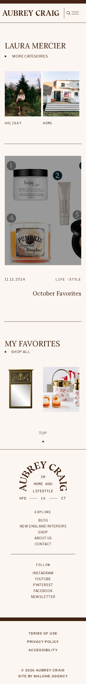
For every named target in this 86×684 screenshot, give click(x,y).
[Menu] (75, 12)
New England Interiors (43, 526)
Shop (43, 532)
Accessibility (43, 650)
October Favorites (57, 293)
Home (48, 123)
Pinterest (43, 585)
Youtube (43, 579)
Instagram (42, 573)
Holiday (13, 123)
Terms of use (43, 633)
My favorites (32, 344)
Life (60, 279)
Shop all (20, 352)
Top (43, 433)
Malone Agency (51, 676)
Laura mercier (35, 46)
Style (75, 279)
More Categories (30, 56)
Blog (43, 520)
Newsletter (43, 597)
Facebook (43, 591)
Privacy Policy (43, 642)
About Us (43, 538)
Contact (43, 544)
